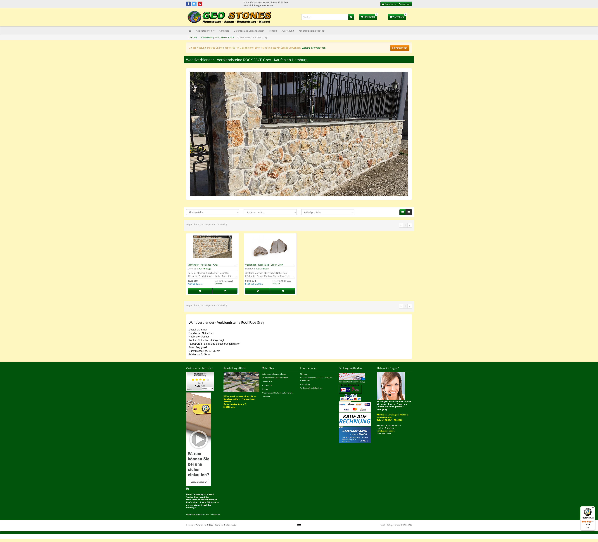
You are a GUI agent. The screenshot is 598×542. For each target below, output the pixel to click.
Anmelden (405, 3)
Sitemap (303, 374)
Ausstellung (288, 30)
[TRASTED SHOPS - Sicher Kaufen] (198, 439)
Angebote (224, 30)
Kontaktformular (385, 436)
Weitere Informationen (314, 47)
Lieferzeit (266, 396)
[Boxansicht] (409, 212)
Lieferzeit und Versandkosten (249, 30)
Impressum (267, 385)
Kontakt (273, 30)
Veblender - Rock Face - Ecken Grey (264, 264)
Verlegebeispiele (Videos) (312, 30)
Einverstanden (399, 47)
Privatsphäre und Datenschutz (275, 377)
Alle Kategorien (204, 30)
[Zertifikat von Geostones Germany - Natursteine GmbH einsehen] (200, 381)
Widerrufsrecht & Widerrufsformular (277, 392)
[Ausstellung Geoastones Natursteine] (241, 382)
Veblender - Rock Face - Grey (203, 264)
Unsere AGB (267, 381)
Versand (218, 283)
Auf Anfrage (205, 268)
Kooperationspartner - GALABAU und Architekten (316, 379)
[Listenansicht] (402, 212)
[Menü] (593, 508)
